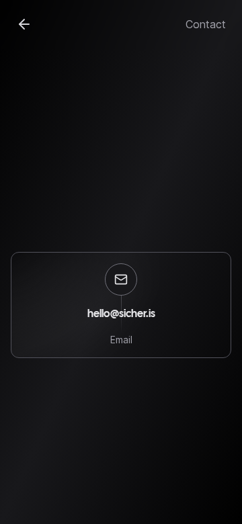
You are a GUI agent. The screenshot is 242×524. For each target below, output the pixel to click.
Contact (206, 24)
